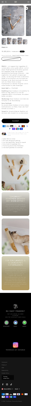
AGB (3, 367)
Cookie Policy (5, 373)
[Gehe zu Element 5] (25, 42)
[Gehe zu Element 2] (9, 41)
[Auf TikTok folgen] (11, 384)
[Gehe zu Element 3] (14, 42)
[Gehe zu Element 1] (4, 41)
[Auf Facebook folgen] (3, 384)
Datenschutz (5, 370)
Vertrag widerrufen (6, 377)
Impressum (4, 362)
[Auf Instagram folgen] (7, 384)
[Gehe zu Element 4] (20, 41)
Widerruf (4, 365)
